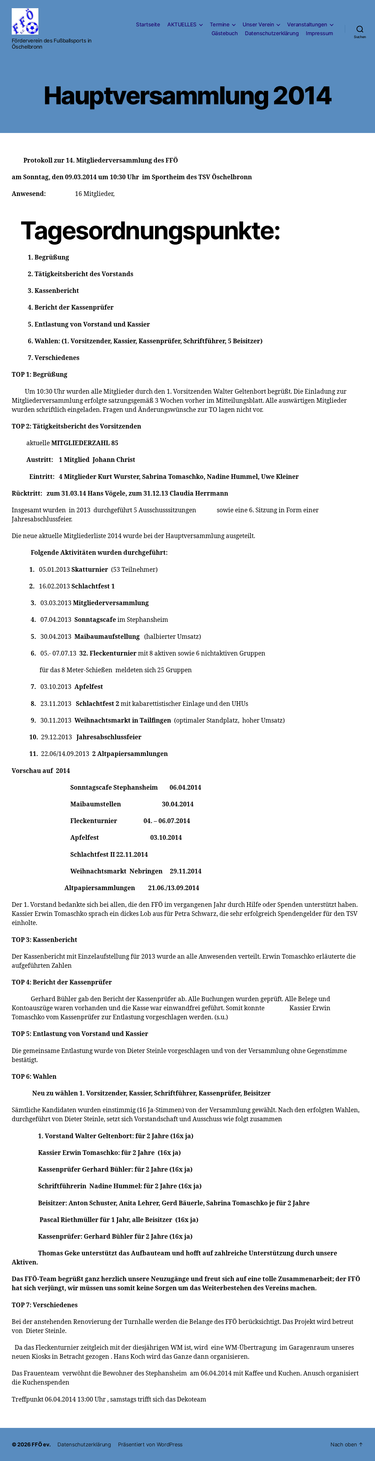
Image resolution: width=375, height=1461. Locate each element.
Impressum (319, 33)
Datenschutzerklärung (272, 33)
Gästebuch (225, 33)
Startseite (148, 24)
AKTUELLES (182, 24)
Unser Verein (258, 24)
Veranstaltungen (307, 24)
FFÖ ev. (41, 1444)
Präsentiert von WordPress (150, 1444)
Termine (220, 24)
